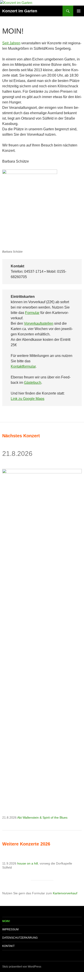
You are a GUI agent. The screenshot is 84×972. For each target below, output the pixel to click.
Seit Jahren (11, 43)
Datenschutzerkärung (20, 937)
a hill (34, 863)
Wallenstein (31, 817)
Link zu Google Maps (27, 399)
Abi (20, 817)
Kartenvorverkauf (65, 893)
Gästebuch (32, 382)
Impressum (10, 929)
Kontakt (8, 946)
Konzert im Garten (19, 11)
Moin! (6, 921)
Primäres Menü (78, 11)
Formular (32, 313)
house (22, 863)
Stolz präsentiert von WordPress (21, 966)
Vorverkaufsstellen (38, 323)
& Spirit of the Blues (53, 817)
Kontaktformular (23, 366)
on (29, 863)
